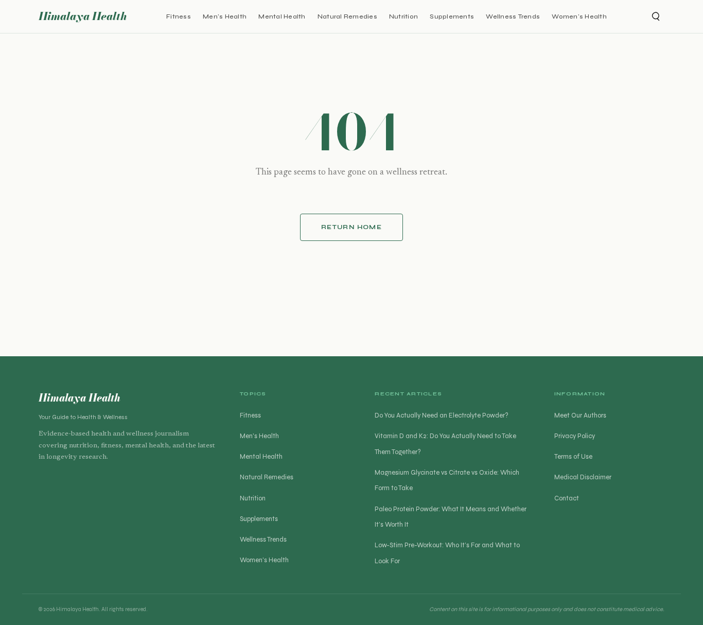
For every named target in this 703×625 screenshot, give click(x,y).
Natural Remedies (347, 16)
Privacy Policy (574, 436)
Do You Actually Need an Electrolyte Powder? (441, 415)
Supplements (452, 16)
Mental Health (281, 16)
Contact (566, 498)
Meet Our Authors (580, 415)
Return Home (351, 227)
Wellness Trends (513, 16)
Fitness (178, 16)
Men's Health (225, 16)
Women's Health (579, 16)
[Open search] (655, 16)
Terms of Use (573, 457)
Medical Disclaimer (582, 477)
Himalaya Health (83, 16)
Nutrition (403, 16)
